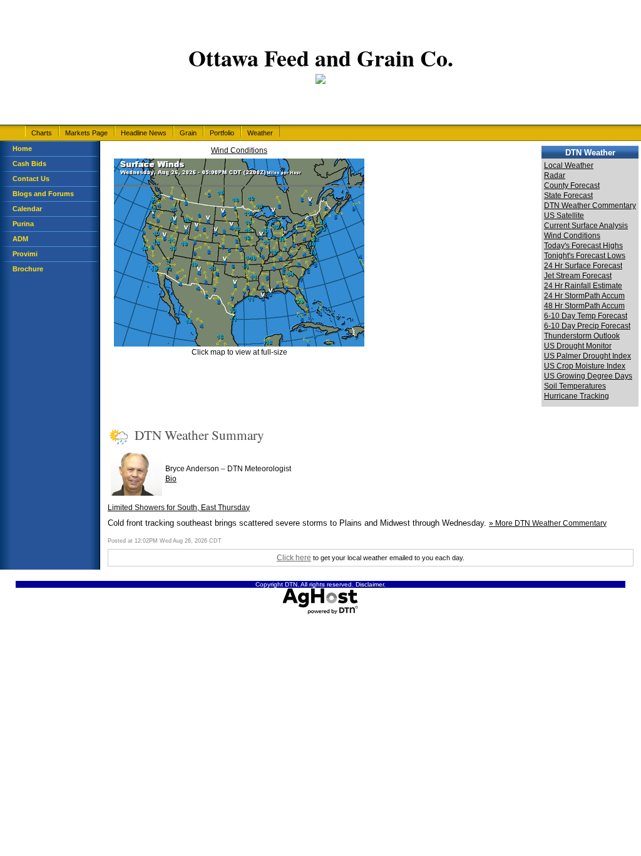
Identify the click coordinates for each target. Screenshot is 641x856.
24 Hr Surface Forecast (583, 265)
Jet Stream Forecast (578, 275)
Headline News (144, 133)
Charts (41, 133)
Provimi (25, 254)
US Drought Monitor (578, 346)
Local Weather (568, 165)
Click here (294, 557)
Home (22, 148)
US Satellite (564, 215)
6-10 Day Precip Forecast (587, 325)
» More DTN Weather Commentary (548, 523)
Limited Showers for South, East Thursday (179, 507)
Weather (260, 133)
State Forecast (568, 195)
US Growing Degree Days (588, 376)
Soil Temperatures (575, 386)
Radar (554, 175)
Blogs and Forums (43, 193)
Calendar (27, 208)
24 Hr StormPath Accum (584, 295)
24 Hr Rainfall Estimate (583, 285)
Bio (171, 478)
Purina (23, 223)
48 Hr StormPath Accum (584, 305)
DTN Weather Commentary (590, 205)
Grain (188, 133)
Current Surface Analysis (586, 225)
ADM (20, 239)
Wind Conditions (239, 150)
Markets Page (86, 133)
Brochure (28, 269)
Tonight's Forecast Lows (584, 255)
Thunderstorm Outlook (582, 335)
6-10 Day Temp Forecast (585, 315)
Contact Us (31, 178)
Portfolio (222, 133)
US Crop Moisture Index (584, 366)
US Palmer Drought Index (587, 356)
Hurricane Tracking (576, 396)
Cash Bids (29, 163)
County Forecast (572, 185)
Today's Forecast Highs (583, 245)
